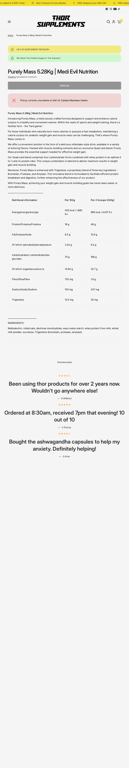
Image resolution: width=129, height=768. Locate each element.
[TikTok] (119, 9)
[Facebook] (107, 9)
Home (10, 35)
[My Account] (113, 21)
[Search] (108, 21)
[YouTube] (115, 9)
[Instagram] (111, 9)
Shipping (12, 77)
